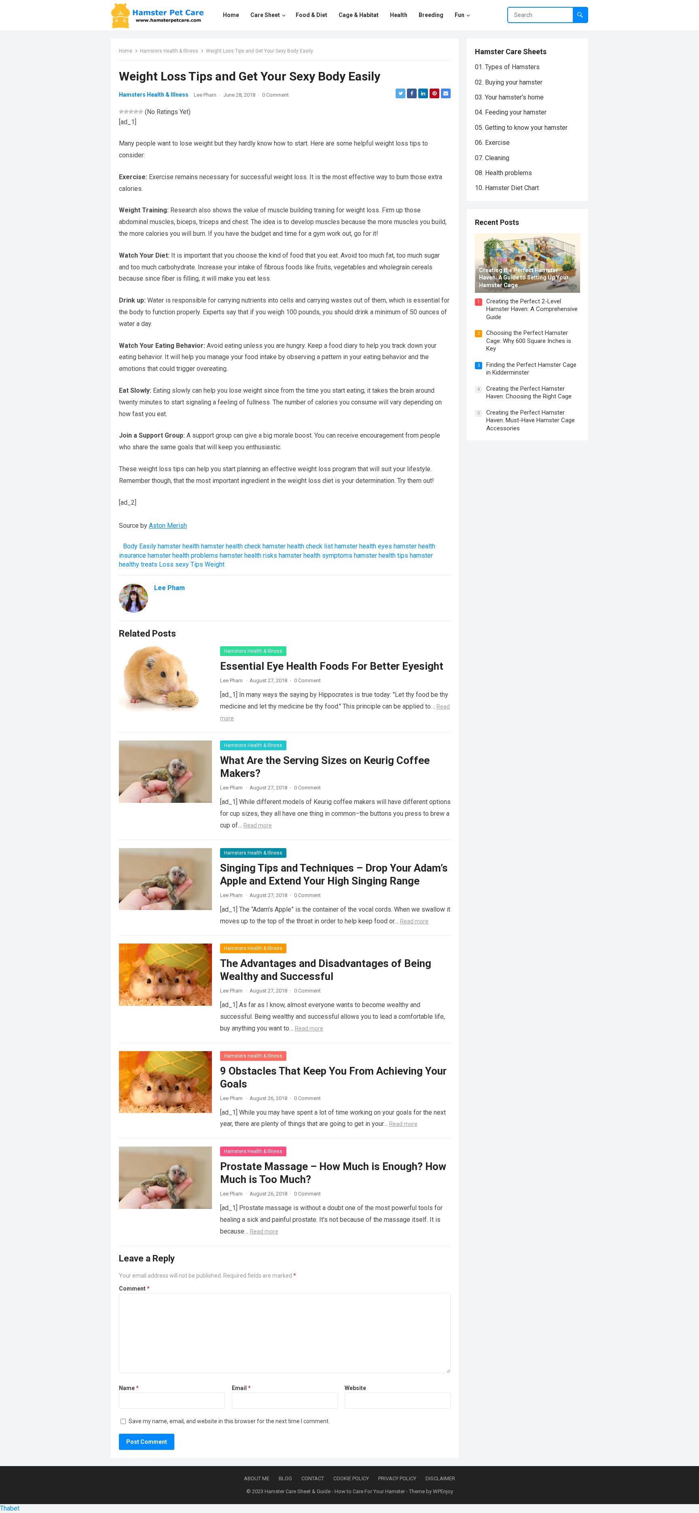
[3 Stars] (131, 111)
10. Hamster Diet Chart (507, 188)
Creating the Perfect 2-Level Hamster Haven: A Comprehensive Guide (532, 309)
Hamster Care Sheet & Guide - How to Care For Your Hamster (335, 1491)
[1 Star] (121, 111)
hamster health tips (381, 555)
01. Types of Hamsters (507, 67)
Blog (285, 1478)
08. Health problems (503, 173)
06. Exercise (492, 142)
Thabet (9, 1508)
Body (130, 546)
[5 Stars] (140, 111)
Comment (134, 1288)
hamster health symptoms (315, 555)
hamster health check (231, 546)
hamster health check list (298, 546)
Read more (258, 825)
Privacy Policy (397, 1478)
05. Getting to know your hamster (521, 127)
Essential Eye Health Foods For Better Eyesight (331, 666)
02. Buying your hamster (508, 82)
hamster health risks (248, 555)
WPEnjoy (443, 1491)
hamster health (178, 546)
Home (125, 51)
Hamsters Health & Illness (169, 51)
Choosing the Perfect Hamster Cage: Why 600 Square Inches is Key (528, 340)
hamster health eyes (363, 546)
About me (256, 1478)
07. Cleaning (492, 158)
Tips (197, 564)
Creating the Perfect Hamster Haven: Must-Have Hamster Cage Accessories (530, 420)
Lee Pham (205, 95)
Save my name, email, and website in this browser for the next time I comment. (229, 1421)
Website (355, 1388)
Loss (166, 564)
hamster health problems (183, 555)
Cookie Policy (351, 1478)
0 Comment (275, 95)
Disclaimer (440, 1478)
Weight (215, 564)
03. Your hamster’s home (509, 97)
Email (241, 1388)
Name (129, 1388)
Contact (312, 1478)
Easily (147, 546)
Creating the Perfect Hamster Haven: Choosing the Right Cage (529, 392)
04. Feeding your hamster (510, 112)
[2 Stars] (126, 111)
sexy (182, 564)
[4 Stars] (135, 111)
